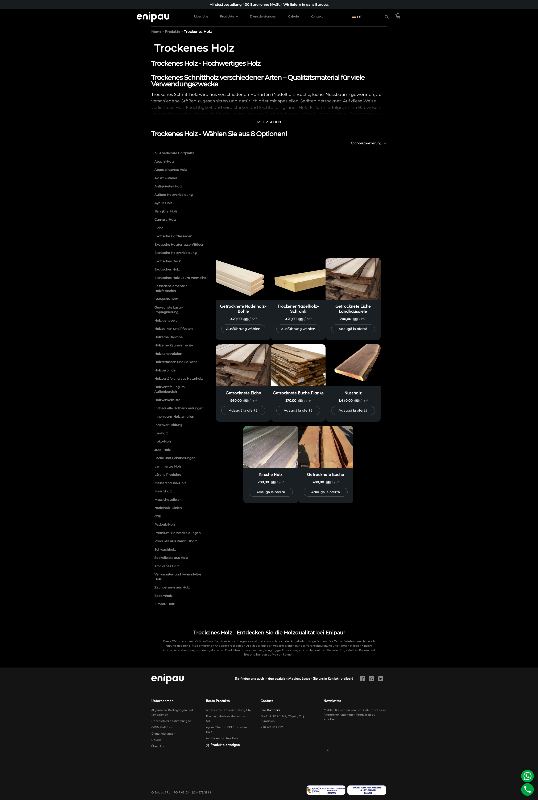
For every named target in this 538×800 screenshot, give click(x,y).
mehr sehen (269, 122)
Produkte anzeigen (225, 745)
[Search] (387, 17)
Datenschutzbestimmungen (171, 721)
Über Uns (201, 16)
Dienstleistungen (263, 16)
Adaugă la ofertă (353, 329)
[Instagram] (373, 679)
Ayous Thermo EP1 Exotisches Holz (227, 730)
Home (156, 32)
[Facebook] (364, 679)
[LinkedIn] (382, 679)
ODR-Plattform (162, 727)
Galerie (293, 16)
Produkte (227, 16)
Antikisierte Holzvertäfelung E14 (228, 710)
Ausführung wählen (243, 329)
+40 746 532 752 (272, 727)
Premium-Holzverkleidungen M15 (226, 719)
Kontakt (317, 16)
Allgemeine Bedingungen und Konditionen (172, 713)
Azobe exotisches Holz (222, 738)
